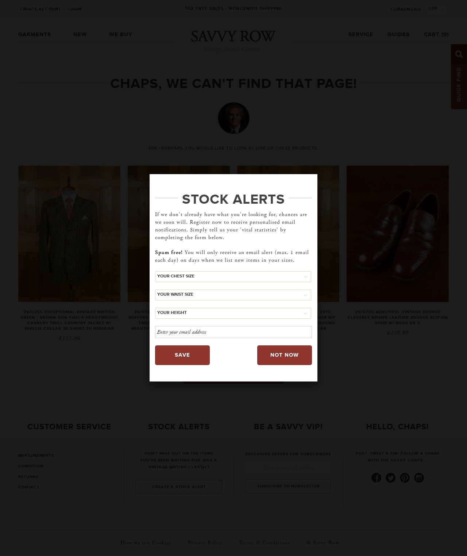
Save (182, 355)
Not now (284, 355)
